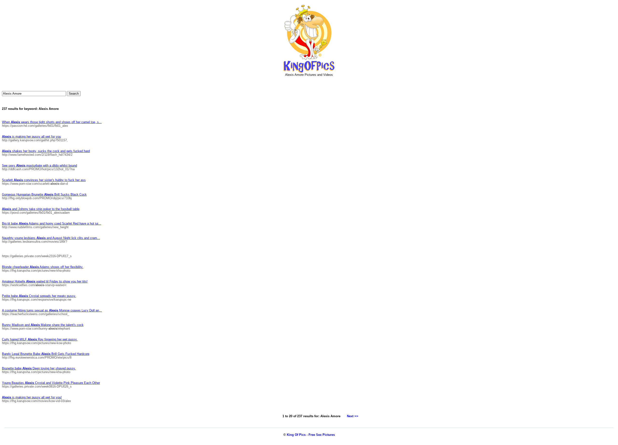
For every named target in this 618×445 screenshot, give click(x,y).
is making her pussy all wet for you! (32, 397)
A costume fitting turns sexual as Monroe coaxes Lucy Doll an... (52, 310)
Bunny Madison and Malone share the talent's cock (43, 325)
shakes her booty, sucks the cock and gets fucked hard (46, 151)
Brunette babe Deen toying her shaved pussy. (39, 368)
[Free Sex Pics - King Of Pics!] (309, 72)
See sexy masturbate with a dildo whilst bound (39, 165)
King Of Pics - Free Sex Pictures (311, 435)
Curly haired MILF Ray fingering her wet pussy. (39, 339)
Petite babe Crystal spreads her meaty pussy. (39, 296)
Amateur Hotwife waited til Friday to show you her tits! (45, 281)
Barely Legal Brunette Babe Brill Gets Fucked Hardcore (45, 354)
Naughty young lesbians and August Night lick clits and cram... (51, 238)
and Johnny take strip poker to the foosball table (40, 209)
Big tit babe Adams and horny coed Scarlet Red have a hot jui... (51, 223)
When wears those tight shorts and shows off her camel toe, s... (52, 122)
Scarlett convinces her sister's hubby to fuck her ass (44, 180)
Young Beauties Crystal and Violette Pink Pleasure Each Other (51, 383)
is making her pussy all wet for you (31, 136)
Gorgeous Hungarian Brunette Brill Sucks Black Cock (44, 194)
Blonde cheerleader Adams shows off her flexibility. (42, 267)
